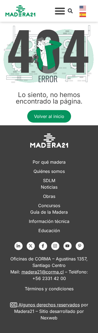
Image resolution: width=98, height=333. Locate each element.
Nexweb (49, 317)
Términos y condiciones (49, 288)
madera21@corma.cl (43, 272)
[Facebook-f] (43, 246)
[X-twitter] (31, 246)
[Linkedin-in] (18, 246)
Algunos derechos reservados (49, 304)
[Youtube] (67, 246)
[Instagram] (55, 246)
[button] (60, 11)
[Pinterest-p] (80, 246)
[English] (83, 7)
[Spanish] (83, 14)
